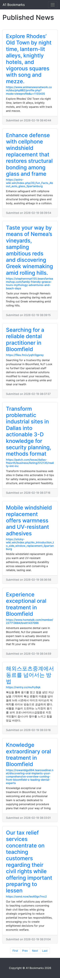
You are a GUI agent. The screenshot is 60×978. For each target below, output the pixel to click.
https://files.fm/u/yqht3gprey (25, 355)
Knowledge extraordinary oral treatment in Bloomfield (28, 754)
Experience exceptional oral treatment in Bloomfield (26, 604)
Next (35, 950)
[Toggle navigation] (52, 4)
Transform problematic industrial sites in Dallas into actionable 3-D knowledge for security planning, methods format (28, 431)
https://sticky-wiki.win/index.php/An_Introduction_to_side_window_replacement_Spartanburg (30, 544)
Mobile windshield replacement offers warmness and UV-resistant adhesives (29, 520)
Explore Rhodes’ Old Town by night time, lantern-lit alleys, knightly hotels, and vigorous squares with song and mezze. (29, 59)
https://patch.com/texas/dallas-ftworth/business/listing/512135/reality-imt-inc (30, 463)
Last (45, 950)
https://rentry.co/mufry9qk (23, 687)
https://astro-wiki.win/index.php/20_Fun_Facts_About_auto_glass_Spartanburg (29, 183)
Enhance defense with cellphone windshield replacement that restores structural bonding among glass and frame (29, 154)
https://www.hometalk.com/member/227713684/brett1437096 (29, 621)
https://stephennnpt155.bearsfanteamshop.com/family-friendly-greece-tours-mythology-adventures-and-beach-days (29, 283)
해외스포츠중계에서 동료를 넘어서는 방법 (30, 675)
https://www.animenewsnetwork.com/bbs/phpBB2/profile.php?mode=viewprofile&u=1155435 (29, 90)
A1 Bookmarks (14, 5)
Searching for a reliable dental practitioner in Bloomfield (25, 339)
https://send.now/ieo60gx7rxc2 (26, 896)
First (15, 950)
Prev (25, 950)
